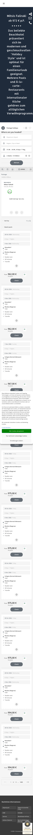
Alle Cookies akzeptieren (16, 431)
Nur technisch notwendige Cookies (16, 436)
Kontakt (20, 813)
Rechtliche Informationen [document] (11, 802)
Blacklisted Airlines (23, 816)
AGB (4, 813)
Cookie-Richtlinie (6, 427)
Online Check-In (7, 820)
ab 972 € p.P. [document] (16, 20)
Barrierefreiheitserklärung (23, 820)
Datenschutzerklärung (23, 808)
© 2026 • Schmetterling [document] (16, 831)
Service (5, 816)
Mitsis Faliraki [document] (16, 16)
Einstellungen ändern (16, 440)
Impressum (6, 807)
